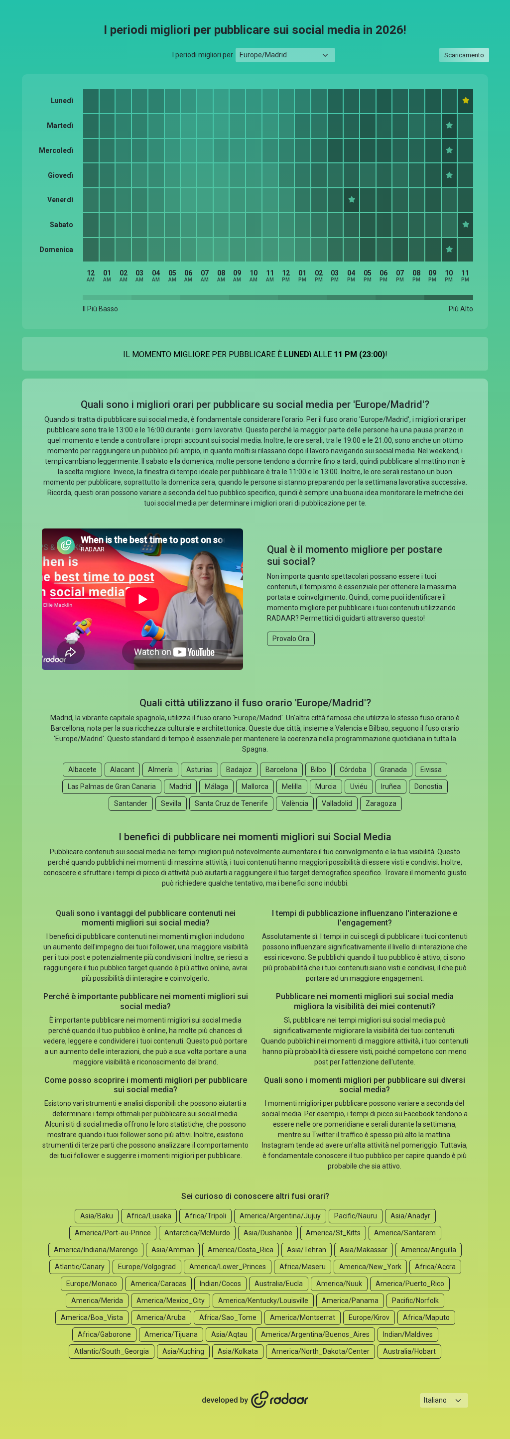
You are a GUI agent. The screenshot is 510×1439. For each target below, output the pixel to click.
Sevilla (171, 803)
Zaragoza (381, 803)
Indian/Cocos (220, 1284)
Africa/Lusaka (149, 1216)
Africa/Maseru (302, 1267)
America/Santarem (405, 1233)
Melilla (292, 786)
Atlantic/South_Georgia (111, 1351)
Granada (393, 770)
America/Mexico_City (170, 1301)
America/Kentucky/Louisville (263, 1301)
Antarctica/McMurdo (197, 1233)
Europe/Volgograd (147, 1267)
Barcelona (281, 770)
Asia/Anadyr (410, 1216)
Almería (160, 770)
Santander (130, 803)
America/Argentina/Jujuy (280, 1216)
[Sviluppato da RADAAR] (255, 1400)
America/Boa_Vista (92, 1317)
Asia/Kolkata (238, 1351)
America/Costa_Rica (240, 1250)
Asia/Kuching (183, 1351)
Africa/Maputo (426, 1317)
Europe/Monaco (91, 1284)
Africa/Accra (435, 1267)
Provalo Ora (290, 639)
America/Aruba (161, 1317)
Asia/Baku (96, 1216)
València (294, 803)
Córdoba (353, 770)
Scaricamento (464, 55)
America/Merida (97, 1301)
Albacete (82, 770)
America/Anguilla (428, 1250)
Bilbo (318, 770)
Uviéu (359, 786)
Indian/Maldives (408, 1334)
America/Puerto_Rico (410, 1284)
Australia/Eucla (279, 1284)
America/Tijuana (171, 1334)
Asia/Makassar (363, 1250)
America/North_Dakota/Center (320, 1351)
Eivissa (431, 770)
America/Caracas (158, 1284)
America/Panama (350, 1301)
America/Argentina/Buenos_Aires (315, 1334)
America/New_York (370, 1267)
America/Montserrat (302, 1317)
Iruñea (391, 786)
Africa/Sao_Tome (227, 1317)
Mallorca (255, 786)
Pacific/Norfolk (415, 1301)
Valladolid (337, 803)
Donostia (428, 786)
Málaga (216, 786)
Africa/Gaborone (104, 1334)
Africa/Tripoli (205, 1216)
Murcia (326, 786)
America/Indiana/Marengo (96, 1250)
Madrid (180, 786)
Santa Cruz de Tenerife (231, 803)
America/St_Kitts (333, 1233)
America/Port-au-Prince (113, 1233)
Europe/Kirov (369, 1317)
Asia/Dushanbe (268, 1233)
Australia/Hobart (409, 1351)
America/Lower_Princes (227, 1267)
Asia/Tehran (306, 1250)
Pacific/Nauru (355, 1216)
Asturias (199, 770)
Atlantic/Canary (80, 1267)
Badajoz (239, 770)
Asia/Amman (172, 1250)
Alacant (122, 770)
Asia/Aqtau (229, 1334)
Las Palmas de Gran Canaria (112, 786)
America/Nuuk (339, 1284)
